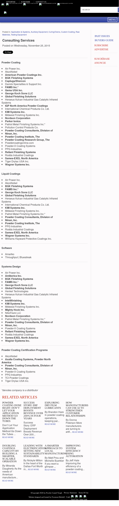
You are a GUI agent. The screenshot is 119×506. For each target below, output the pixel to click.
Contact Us (41, 2)
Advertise (10, 2)
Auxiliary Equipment (39, 31)
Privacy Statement (70, 493)
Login (68, 497)
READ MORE (7, 437)
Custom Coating (68, 31)
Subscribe (25, 2)
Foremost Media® (58, 497)
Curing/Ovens (54, 31)
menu (112, 19)
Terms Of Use (83, 493)
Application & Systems (20, 31)
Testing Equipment (19, 34)
